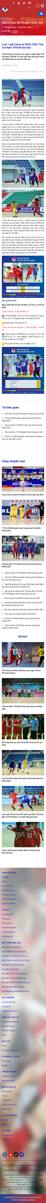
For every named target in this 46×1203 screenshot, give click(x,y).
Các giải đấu (8, 998)
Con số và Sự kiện (8, 1105)
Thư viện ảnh (7, 1139)
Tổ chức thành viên (9, 899)
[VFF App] (29, 3)
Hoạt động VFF (7, 914)
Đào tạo (6, 1041)
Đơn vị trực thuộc (8, 904)
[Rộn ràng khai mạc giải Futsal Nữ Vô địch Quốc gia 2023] (23, 726)
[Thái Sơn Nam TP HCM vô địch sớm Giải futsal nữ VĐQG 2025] (23, 548)
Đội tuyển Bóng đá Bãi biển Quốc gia (15, 991)
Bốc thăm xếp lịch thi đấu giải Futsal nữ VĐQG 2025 (24, 610)
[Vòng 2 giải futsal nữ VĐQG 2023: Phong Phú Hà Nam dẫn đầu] (23, 834)
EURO (4, 1035)
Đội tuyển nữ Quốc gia (10, 969)
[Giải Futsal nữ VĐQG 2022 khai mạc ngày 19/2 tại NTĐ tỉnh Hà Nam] (23, 654)
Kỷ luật (4, 1065)
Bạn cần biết (6, 1091)
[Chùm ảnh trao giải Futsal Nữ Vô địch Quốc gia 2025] (23, 479)
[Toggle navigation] (41, 13)
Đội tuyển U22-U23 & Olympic (13, 965)
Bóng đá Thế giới (8, 1030)
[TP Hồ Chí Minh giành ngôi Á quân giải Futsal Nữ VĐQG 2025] (23, 512)
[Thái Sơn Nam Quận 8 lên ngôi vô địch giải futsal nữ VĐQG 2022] (23, 762)
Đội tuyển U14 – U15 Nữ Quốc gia (14, 974)
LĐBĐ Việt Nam (9, 873)
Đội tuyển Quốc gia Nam (11, 947)
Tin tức (14, 31)
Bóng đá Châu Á (8, 1026)
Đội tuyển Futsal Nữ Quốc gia (13, 987)
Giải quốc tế (6, 1007)
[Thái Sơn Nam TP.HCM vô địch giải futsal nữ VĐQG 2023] (23, 690)
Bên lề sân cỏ (9, 1087)
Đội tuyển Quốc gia (11, 943)
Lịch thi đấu (6, 31)
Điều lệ (30, 27)
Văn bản (5, 1120)
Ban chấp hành (7, 886)
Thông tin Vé (7, 923)
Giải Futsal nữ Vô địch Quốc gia (27, 71)
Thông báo (22, 27)
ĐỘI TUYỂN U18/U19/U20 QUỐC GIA (15, 960)
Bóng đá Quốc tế (10, 1017)
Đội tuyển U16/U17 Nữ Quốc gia (14, 978)
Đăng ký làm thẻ (8, 1081)
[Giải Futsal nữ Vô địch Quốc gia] (2, 27)
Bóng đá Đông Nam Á (10, 1022)
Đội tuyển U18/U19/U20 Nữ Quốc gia (16, 982)
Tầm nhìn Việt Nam (9, 928)
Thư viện (6, 1131)
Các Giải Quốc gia (8, 1002)
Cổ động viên (7, 1100)
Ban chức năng (7, 890)
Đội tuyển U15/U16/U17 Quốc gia (14, 956)
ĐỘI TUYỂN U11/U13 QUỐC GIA (14, 952)
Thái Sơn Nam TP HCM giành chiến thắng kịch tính (24, 432)
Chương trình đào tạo (10, 1050)
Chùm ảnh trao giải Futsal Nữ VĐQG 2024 (20, 614)
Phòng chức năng (8, 895)
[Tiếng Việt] (37, 6)
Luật (3, 1124)
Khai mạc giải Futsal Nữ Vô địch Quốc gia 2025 (22, 598)
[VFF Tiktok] (24, 3)
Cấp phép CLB (7, 936)
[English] (42, 6)
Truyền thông (9, 1072)
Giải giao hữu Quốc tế (10, 1011)
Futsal (12, 71)
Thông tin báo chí (8, 1076)
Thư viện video (7, 1135)
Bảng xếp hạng (10, 27)
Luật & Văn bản (9, 1115)
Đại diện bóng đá (8, 932)
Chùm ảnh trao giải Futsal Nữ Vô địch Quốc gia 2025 (24, 414)
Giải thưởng (6, 1061)
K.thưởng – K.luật (11, 1056)
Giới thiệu (5, 877)
